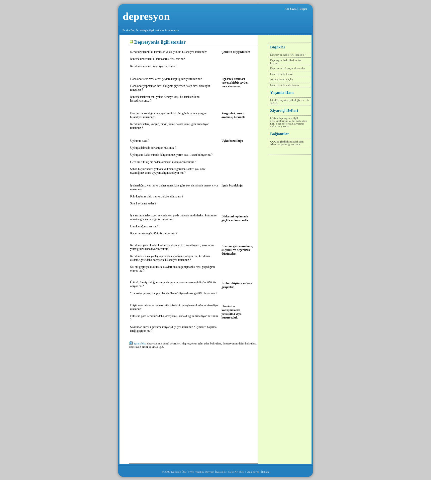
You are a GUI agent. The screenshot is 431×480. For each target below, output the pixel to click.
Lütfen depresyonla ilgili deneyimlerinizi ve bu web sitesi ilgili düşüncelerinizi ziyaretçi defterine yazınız (288, 122)
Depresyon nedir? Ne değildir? (288, 54)
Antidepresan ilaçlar (281, 79)
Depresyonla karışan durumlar (287, 68)
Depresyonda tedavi (281, 74)
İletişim (303, 8)
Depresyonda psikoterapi (284, 85)
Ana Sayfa (291, 8)
